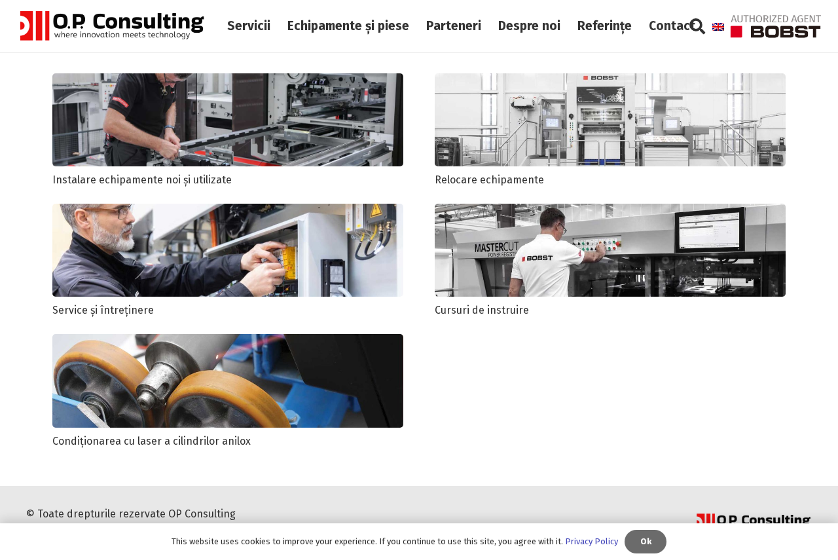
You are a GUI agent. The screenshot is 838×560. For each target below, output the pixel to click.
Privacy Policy (591, 541)
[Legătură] (111, 26)
